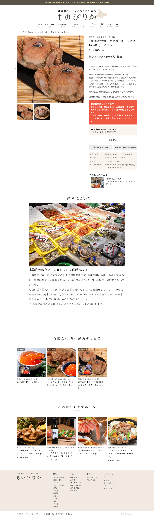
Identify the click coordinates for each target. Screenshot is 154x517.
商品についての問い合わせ (126, 147)
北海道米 (73, 480)
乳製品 (56, 493)
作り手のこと (92, 477)
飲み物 (56, 496)
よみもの (91, 474)
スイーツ (56, 490)
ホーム (19, 32)
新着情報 (73, 477)
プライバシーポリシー (34, 514)
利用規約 (20, 514)
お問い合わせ (109, 488)
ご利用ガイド (109, 483)
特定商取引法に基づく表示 (54, 514)
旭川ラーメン (75, 482)
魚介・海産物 (58, 485)
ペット (56, 504)
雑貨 (55, 501)
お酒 (55, 498)
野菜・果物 (57, 480)
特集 (72, 474)
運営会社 (69, 514)
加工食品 (56, 482)
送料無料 (73, 490)
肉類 (55, 488)
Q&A (106, 485)
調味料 (56, 506)
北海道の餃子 (75, 488)
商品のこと (91, 480)
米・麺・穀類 (58, 477)
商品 (55, 474)
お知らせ (107, 480)
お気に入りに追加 (101, 147)
